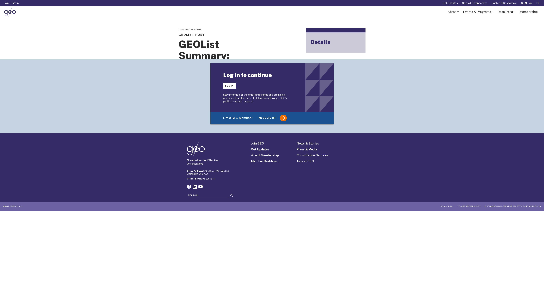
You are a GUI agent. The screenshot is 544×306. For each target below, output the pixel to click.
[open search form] (538, 3)
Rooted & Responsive (504, 3)
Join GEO (257, 143)
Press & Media (307, 149)
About (452, 12)
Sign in (15, 3)
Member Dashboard (265, 161)
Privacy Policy (446, 206)
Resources (505, 12)
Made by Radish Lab (12, 206)
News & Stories (308, 143)
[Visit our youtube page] (530, 3)
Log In (229, 86)
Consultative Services (312, 155)
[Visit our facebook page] (522, 3)
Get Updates (450, 3)
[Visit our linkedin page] (526, 3)
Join (6, 3)
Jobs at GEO (305, 161)
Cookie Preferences (469, 206)
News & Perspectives (474, 3)
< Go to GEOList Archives (189, 29)
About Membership (265, 155)
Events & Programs (477, 12)
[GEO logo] (10, 12)
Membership (528, 12)
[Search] (231, 195)
